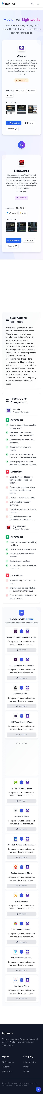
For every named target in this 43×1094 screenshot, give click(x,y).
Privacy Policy (29, 1062)
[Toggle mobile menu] (38, 3)
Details (30, 123)
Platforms (6, 1067)
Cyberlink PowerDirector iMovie (21, 845)
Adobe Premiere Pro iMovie (21, 666)
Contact (26, 1067)
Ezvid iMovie (21, 901)
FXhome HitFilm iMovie (21, 958)
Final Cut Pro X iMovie (22, 930)
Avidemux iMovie (21, 694)
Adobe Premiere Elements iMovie (21, 637)
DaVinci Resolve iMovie (21, 873)
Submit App (7, 1071)
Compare (23, 650)
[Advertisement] (21, 282)
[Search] (32, 3)
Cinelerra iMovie (21, 817)
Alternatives (15, 123)
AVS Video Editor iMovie (21, 722)
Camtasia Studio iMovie (21, 788)
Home (26, 1071)
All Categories (8, 1062)
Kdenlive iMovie (21, 986)
